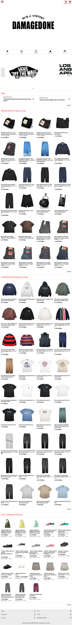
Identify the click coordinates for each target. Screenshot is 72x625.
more (68, 105)
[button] (2, 1)
